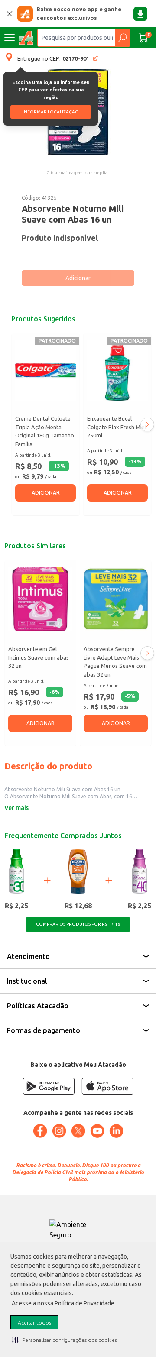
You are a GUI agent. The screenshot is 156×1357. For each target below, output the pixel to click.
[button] (64, 1340)
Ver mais (16, 807)
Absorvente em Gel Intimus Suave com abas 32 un (38, 657)
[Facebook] (40, 1131)
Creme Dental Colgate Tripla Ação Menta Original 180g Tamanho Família (44, 431)
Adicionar (78, 278)
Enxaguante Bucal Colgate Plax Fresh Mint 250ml (117, 426)
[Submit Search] (122, 37)
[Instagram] (59, 1131)
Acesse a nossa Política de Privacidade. (64, 1303)
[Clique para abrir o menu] (9, 37)
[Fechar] (9, 14)
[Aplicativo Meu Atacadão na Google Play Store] (49, 1086)
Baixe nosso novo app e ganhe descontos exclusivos (78, 13)
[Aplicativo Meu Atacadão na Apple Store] (107, 1086)
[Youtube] (97, 1131)
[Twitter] (78, 1131)
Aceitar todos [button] (34, 1322)
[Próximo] (147, 424)
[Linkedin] (116, 1131)
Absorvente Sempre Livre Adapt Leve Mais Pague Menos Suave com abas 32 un (115, 661)
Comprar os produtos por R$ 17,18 (78, 924)
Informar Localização (51, 112)
